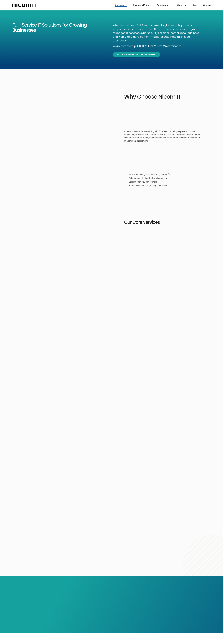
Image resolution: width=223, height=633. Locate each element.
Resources (162, 5)
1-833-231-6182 (146, 46)
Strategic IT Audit (142, 5)
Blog (195, 5)
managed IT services (126, 33)
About (180, 5)
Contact (207, 5)
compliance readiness (185, 33)
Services (119, 5)
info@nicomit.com (169, 46)
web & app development (134, 37)
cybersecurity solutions (154, 33)
